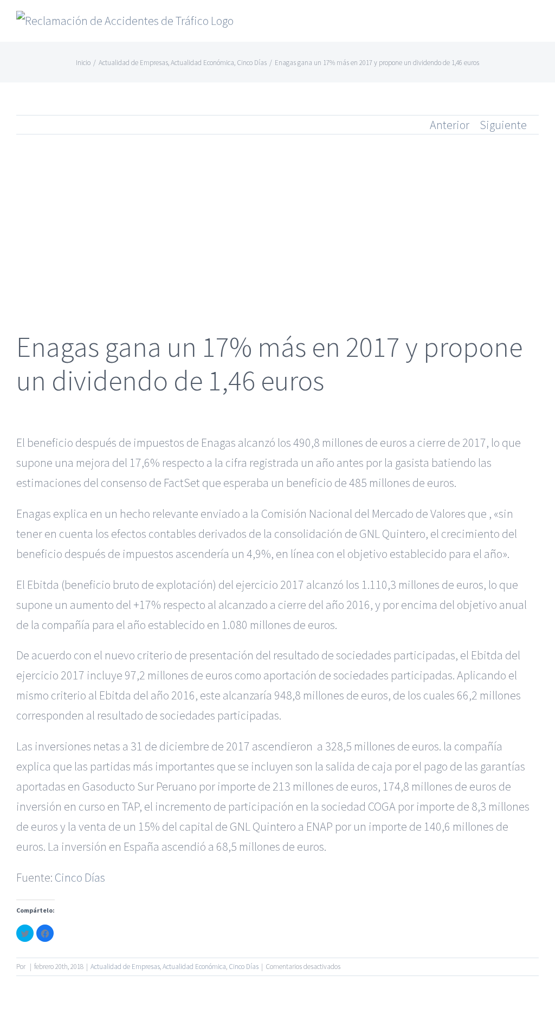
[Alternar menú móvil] (534, 24)
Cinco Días (80, 877)
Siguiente (503, 124)
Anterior (449, 124)
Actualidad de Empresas (125, 966)
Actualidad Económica (194, 966)
